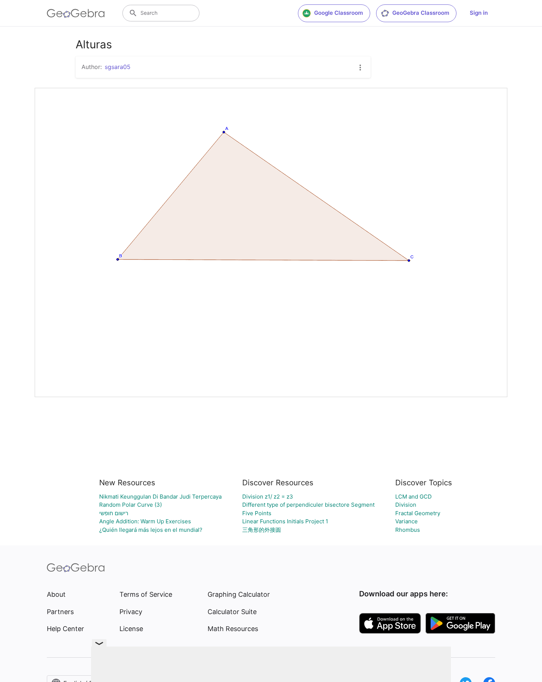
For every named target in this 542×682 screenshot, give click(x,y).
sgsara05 (118, 66)
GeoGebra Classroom (420, 12)
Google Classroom (338, 12)
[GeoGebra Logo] (76, 13)
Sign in (479, 12)
